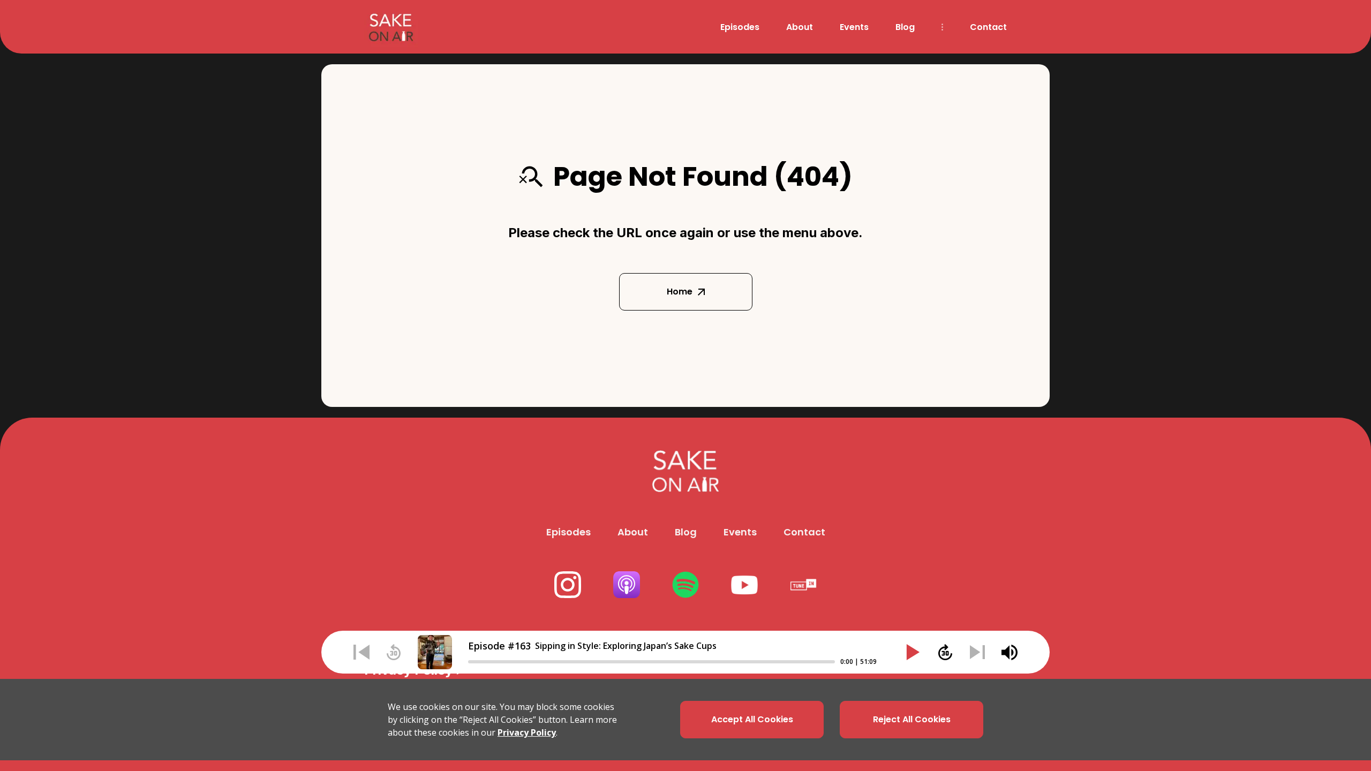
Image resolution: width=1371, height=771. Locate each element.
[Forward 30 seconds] (945, 652)
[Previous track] (361, 652)
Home (679, 291)
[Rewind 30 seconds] (394, 652)
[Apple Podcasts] (626, 584)
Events (854, 27)
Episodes (739, 27)
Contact (988, 27)
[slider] (651, 661)
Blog (905, 27)
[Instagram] (567, 584)
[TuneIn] (803, 584)
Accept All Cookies (752, 719)
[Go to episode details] (435, 652)
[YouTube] (744, 584)
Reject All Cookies (912, 719)
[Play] (913, 652)
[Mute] (1009, 652)
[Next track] (977, 652)
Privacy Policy (527, 732)
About (799, 27)
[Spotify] (685, 584)
